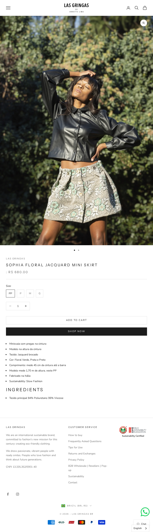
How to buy (75, 435)
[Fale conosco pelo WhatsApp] (145, 511)
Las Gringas (15, 258)
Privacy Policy (76, 460)
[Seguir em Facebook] (8, 494)
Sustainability (76, 476)
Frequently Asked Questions (85, 441)
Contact (72, 482)
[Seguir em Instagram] (17, 494)
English (138, 528)
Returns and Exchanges (82, 453)
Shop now (76, 331)
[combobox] (140, 528)
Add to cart (76, 320)
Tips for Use (75, 447)
